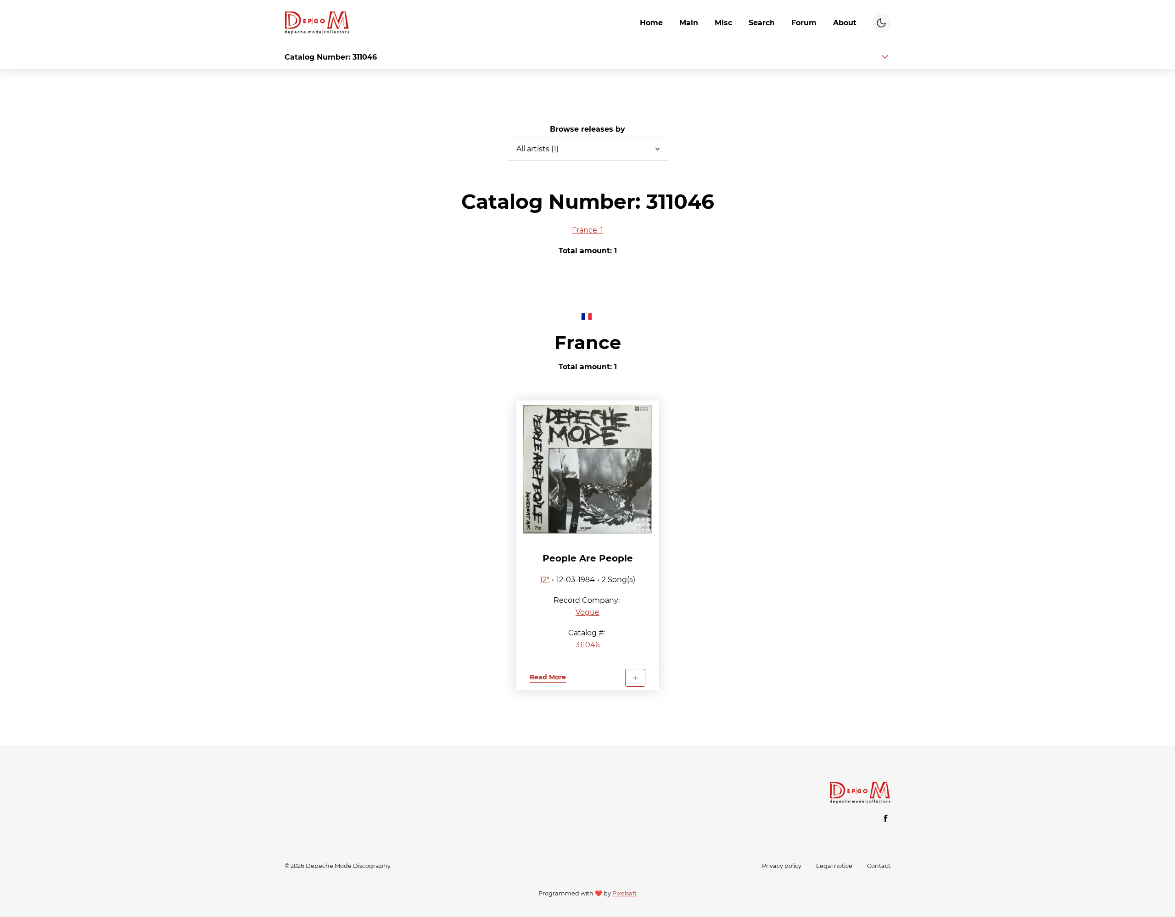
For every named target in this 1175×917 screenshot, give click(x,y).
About (844, 22)
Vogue (587, 612)
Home (651, 22)
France (587, 342)
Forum (804, 22)
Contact (878, 865)
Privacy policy (781, 865)
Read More (548, 677)
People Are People (588, 558)
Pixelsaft (624, 893)
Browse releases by (587, 129)
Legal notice (834, 865)
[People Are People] (587, 469)
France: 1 (587, 230)
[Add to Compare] (635, 678)
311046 (588, 644)
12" (544, 579)
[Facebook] (885, 818)
